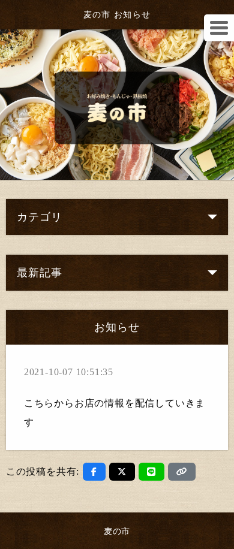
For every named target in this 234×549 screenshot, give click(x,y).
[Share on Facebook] (94, 472)
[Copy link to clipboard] (182, 472)
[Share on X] (122, 472)
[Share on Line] (151, 472)
